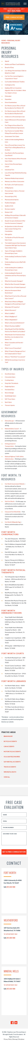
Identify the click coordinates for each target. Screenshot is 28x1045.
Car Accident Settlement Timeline (15, 81)
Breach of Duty (9, 67)
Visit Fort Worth (9, 501)
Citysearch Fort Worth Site (13, 512)
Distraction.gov (9, 421)
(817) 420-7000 (10, 887)
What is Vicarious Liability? (12, 326)
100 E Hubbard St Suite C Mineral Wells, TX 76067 (12, 980)
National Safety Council (12, 428)
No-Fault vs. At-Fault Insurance (14, 184)
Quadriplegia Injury (10, 396)
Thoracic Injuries (10, 405)
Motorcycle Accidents (12, 751)
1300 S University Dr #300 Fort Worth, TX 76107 (13, 881)
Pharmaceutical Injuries (12, 199)
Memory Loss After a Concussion (14, 181)
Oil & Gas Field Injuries (12, 756)
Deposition (8, 99)
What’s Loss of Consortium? (13, 348)
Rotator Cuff (8, 212)
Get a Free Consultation (14, 852)
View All (7, 777)
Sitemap (15, 1039)
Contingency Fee (10, 85)
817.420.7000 (14, 11)
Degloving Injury (10, 386)
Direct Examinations (11, 102)
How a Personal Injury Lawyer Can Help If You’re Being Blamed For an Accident (15, 147)
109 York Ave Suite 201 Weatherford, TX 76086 (12, 929)
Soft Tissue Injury (10, 399)
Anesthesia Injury (10, 374)
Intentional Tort (9, 169)
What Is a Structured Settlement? (14, 323)
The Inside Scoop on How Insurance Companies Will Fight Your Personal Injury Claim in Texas (15, 245)
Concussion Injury (10, 377)
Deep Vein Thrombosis (11, 383)
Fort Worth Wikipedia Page (13, 522)
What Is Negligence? (11, 316)
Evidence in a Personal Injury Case (15, 116)
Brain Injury (8, 736)
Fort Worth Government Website (14, 484)
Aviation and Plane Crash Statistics (15, 64)
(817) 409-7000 (10, 938)
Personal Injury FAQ (11, 196)
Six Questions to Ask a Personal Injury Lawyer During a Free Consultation (14, 229)
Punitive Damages (10, 203)
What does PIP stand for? (12, 307)
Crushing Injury (9, 380)
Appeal (7, 61)
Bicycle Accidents (10, 741)
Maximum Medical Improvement (14, 178)
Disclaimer (21, 1039)
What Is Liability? (10, 313)
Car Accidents (9, 746)
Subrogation (8, 234)
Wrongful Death (10, 772)
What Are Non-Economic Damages (15, 284)
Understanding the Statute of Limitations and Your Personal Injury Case (15, 275)
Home (3, 40)
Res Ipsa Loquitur (10, 209)
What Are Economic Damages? (14, 281)
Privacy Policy (8, 1039)
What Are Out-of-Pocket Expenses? (15, 287)
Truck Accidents (10, 767)
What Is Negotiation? (11, 319)
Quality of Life (9, 206)
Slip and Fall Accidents (12, 762)
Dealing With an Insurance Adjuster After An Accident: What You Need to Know (15, 90)
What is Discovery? (10, 310)
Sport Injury (8, 402)
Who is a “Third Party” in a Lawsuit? (15, 357)
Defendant (8, 96)
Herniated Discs (9, 389)
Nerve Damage (9, 393)
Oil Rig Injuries (9, 188)
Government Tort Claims (12, 136)
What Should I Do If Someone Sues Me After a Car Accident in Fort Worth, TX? (15, 337)
